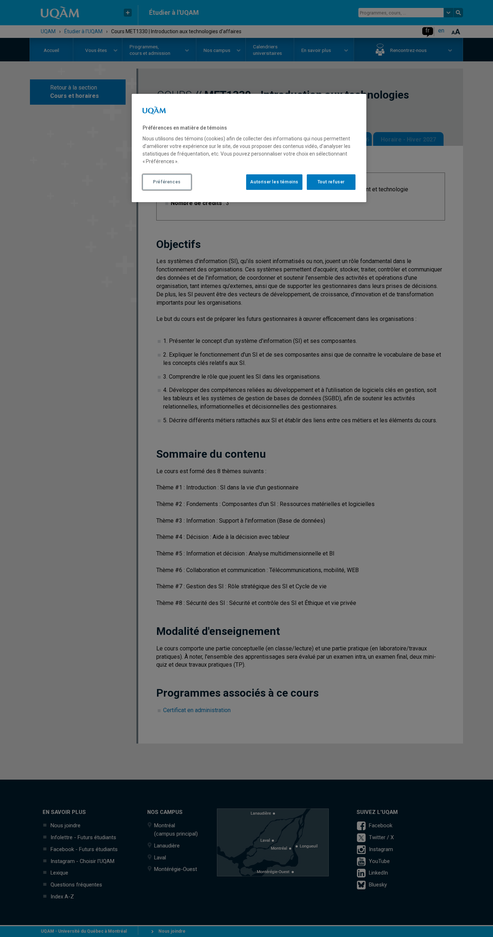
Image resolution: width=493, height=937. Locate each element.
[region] (249, 148)
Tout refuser (331, 181)
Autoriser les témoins (274, 181)
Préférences (167, 181)
